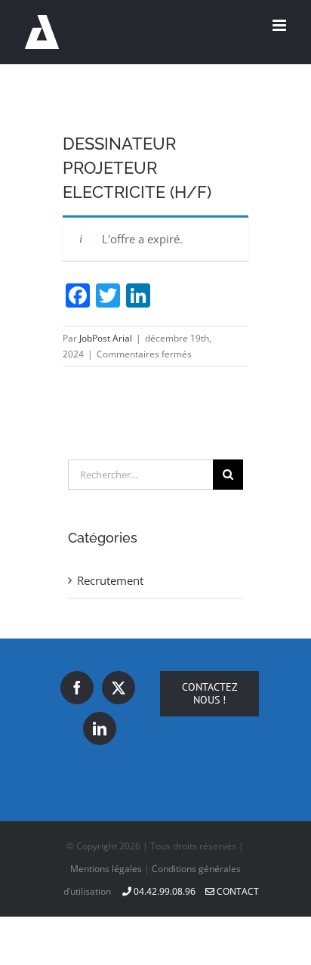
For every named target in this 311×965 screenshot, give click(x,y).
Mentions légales (106, 868)
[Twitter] (118, 687)
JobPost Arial (105, 338)
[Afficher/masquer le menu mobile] (280, 25)
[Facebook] (77, 687)
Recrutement (110, 580)
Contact (236, 891)
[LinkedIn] (99, 728)
